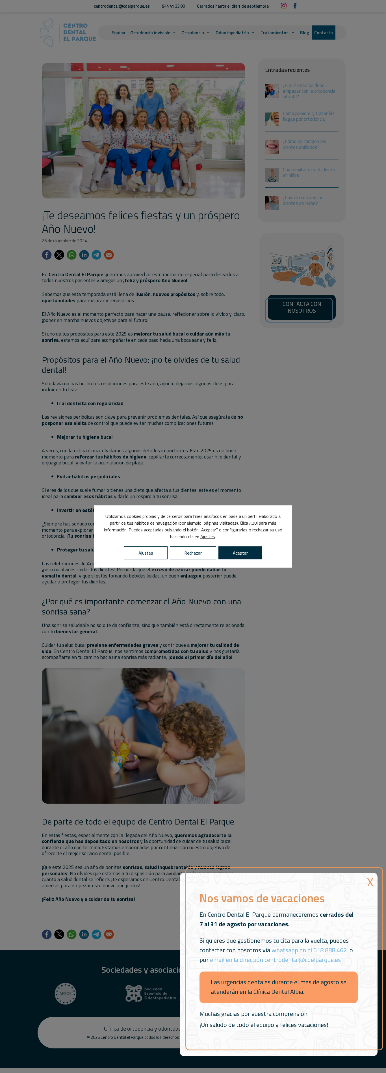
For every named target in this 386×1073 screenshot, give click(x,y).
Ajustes (207, 536)
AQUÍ (253, 523)
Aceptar (240, 553)
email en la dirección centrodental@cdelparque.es (275, 959)
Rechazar (193, 553)
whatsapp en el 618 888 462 (309, 950)
